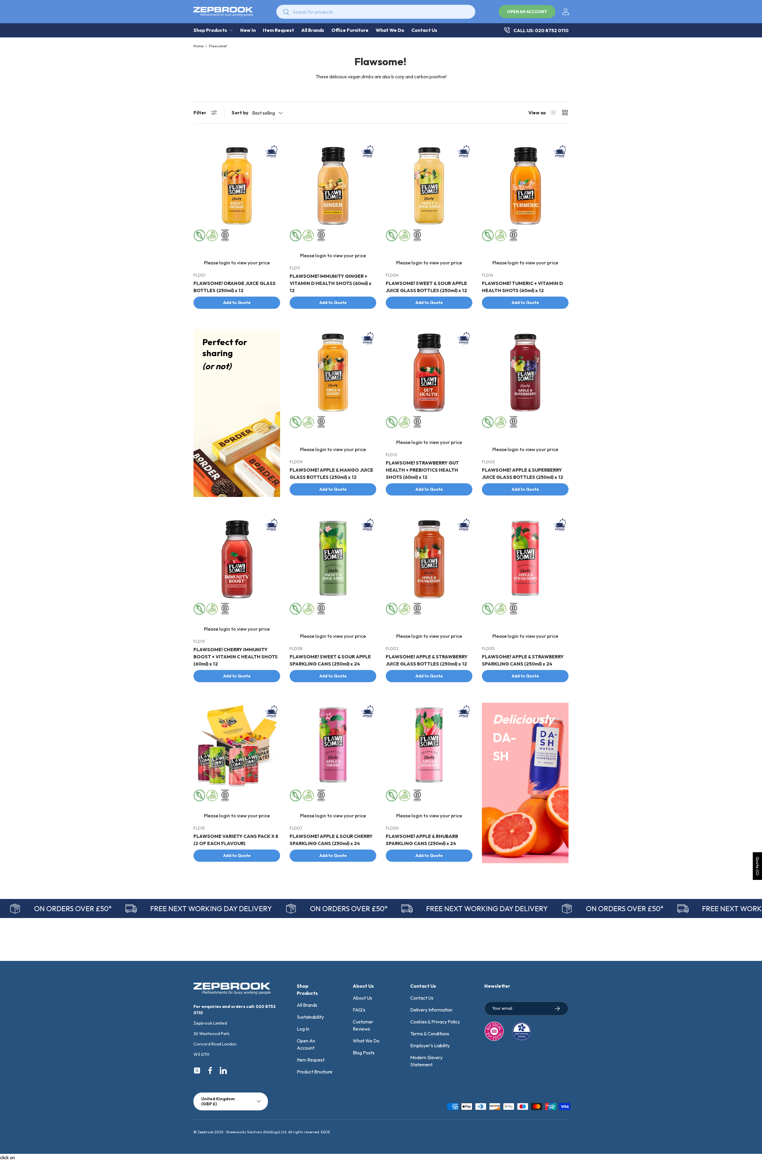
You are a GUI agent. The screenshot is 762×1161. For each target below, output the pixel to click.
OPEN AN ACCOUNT (527, 11)
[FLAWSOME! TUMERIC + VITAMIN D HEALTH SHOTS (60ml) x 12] (525, 186)
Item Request (278, 30)
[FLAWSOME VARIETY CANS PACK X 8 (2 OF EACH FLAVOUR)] (236, 746)
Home (198, 46)
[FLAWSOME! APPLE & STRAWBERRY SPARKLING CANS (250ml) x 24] (525, 559)
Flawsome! (218, 46)
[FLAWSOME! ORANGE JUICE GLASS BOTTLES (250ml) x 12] (236, 186)
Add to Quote (237, 302)
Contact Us (424, 30)
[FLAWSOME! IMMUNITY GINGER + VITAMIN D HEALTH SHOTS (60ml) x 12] (333, 186)
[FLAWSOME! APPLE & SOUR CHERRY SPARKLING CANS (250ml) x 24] (333, 746)
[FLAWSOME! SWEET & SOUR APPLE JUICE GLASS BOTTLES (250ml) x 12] (429, 186)
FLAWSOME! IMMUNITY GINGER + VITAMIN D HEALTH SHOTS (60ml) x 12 (330, 283)
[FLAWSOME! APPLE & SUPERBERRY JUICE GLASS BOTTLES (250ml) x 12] (525, 372)
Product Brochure (314, 1072)
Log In (303, 1029)
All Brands (312, 30)
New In (248, 30)
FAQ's (359, 1010)
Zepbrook (205, 1132)
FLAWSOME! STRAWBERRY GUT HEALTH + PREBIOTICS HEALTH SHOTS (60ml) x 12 (422, 470)
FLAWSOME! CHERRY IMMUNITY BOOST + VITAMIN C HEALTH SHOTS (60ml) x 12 (235, 656)
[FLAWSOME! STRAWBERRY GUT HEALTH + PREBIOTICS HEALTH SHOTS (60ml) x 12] (429, 372)
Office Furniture (349, 30)
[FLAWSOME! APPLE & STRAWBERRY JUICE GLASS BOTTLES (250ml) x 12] (429, 559)
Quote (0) (757, 866)
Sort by (240, 113)
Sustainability (310, 1017)
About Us (362, 998)
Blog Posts (363, 1053)
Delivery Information (431, 1010)
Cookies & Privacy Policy (435, 1022)
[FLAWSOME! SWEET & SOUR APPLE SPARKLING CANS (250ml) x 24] (333, 559)
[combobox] (375, 12)
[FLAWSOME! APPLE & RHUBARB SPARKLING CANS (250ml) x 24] (429, 746)
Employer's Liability (430, 1045)
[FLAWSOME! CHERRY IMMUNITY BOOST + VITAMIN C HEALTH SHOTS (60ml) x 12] (236, 559)
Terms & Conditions (429, 1034)
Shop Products (210, 30)
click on (7, 1157)
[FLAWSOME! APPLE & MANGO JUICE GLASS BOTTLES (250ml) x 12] (333, 372)
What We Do (390, 30)
